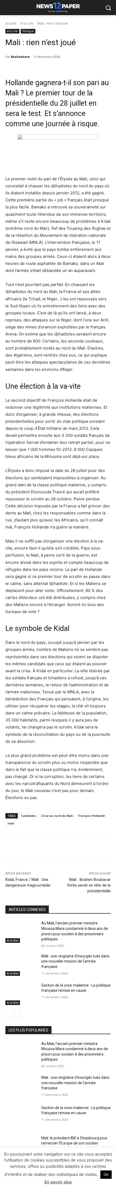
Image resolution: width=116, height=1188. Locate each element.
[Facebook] (27, 849)
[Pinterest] (52, 849)
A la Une (27, 23)
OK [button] (106, 1174)
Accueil (10, 23)
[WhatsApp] (65, 849)
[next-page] (17, 1013)
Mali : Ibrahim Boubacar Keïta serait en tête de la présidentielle (89, 885)
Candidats (28, 816)
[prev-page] (8, 1013)
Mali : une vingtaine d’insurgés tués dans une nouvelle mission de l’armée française (75, 961)
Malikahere (20, 57)
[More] (77, 849)
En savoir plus (58, 1181)
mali (11, 823)
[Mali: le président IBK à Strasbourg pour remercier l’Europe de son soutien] (21, 1147)
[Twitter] (40, 849)
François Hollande (91, 816)
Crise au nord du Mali (57, 816)
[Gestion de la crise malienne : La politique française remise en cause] (21, 994)
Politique (28, 31)
